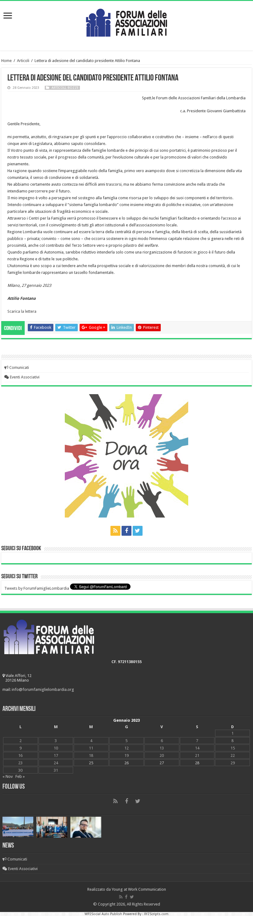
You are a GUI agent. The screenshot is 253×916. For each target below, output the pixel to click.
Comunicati (18, 367)
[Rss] (115, 531)
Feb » (20, 776)
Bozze (73, 88)
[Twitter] (138, 531)
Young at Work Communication (139, 889)
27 (162, 763)
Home (6, 60)
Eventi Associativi (24, 377)
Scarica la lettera (21, 311)
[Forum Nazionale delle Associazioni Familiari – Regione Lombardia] (126, 21)
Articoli (23, 60)
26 (126, 763)
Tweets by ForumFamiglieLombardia (36, 588)
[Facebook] (126, 531)
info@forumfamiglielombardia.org (43, 689)
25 (91, 763)
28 (197, 763)
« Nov (7, 776)
